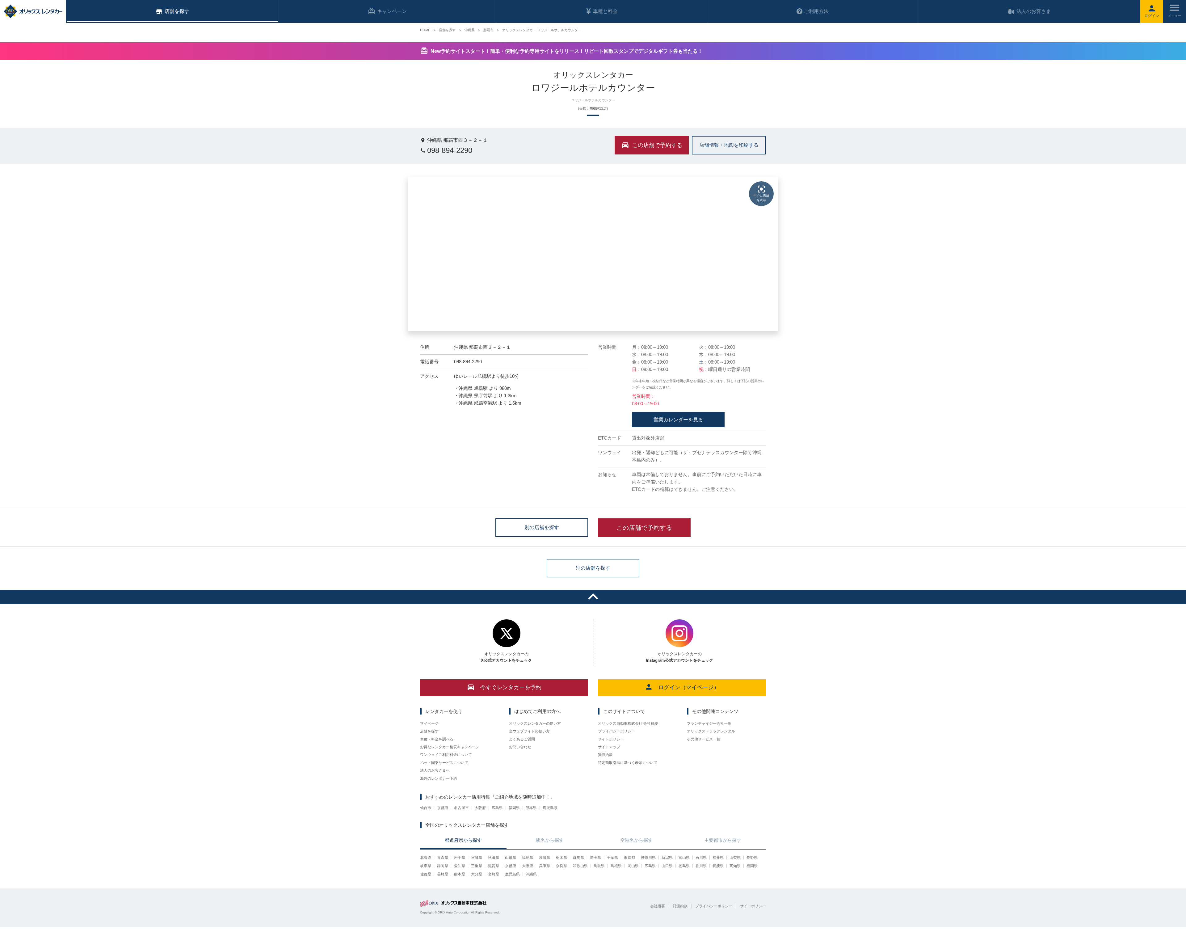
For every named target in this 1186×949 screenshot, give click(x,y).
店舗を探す (429, 731)
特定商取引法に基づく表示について (627, 763)
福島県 (527, 857)
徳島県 (684, 866)
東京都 (629, 857)
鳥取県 (599, 866)
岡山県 (633, 866)
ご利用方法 (816, 11)
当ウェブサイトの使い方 (529, 731)
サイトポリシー (611, 739)
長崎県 (442, 874)
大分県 (476, 874)
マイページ (429, 723)
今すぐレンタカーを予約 (510, 687)
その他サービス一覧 (703, 739)
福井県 (718, 857)
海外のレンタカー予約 (438, 778)
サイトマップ (609, 747)
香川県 (701, 866)
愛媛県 (718, 866)
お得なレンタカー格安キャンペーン (449, 747)
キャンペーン (392, 11)
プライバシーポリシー (616, 731)
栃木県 (561, 857)
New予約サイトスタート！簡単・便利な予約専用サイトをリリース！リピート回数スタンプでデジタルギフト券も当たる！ (567, 51)
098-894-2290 (449, 150)
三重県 (476, 866)
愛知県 (459, 866)
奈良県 (561, 866)
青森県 (442, 857)
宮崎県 (493, 874)
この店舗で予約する (644, 527)
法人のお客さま (1033, 11)
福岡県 (514, 808)
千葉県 (612, 857)
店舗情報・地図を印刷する (729, 144)
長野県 (752, 857)
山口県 (667, 866)
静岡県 (442, 866)
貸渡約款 (605, 755)
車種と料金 (605, 11)
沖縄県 (531, 874)
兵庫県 (544, 866)
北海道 (425, 857)
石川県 (701, 857)
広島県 (497, 808)
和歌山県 (580, 866)
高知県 (735, 866)
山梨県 (735, 857)
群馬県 (578, 857)
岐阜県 (425, 866)
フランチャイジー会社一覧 (709, 723)
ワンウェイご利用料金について (446, 755)
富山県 (684, 857)
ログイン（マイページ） (688, 687)
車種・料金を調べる (436, 739)
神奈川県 (648, 857)
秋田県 (493, 857)
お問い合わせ (520, 747)
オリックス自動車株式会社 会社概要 (628, 723)
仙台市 (425, 808)
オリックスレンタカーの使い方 (535, 723)
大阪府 (480, 808)
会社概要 (657, 906)
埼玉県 (595, 857)
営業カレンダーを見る (678, 419)
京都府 (442, 808)
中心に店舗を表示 (761, 198)
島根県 (616, 866)
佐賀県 (425, 874)
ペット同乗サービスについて (444, 763)
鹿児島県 (550, 808)
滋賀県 (493, 866)
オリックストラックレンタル (711, 731)
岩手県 (459, 857)
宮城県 (476, 857)
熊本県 (531, 808)
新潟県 (667, 857)
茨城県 (544, 857)
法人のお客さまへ (435, 770)
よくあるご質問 (522, 739)
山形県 (510, 857)
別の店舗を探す (541, 527)
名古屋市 (461, 808)
